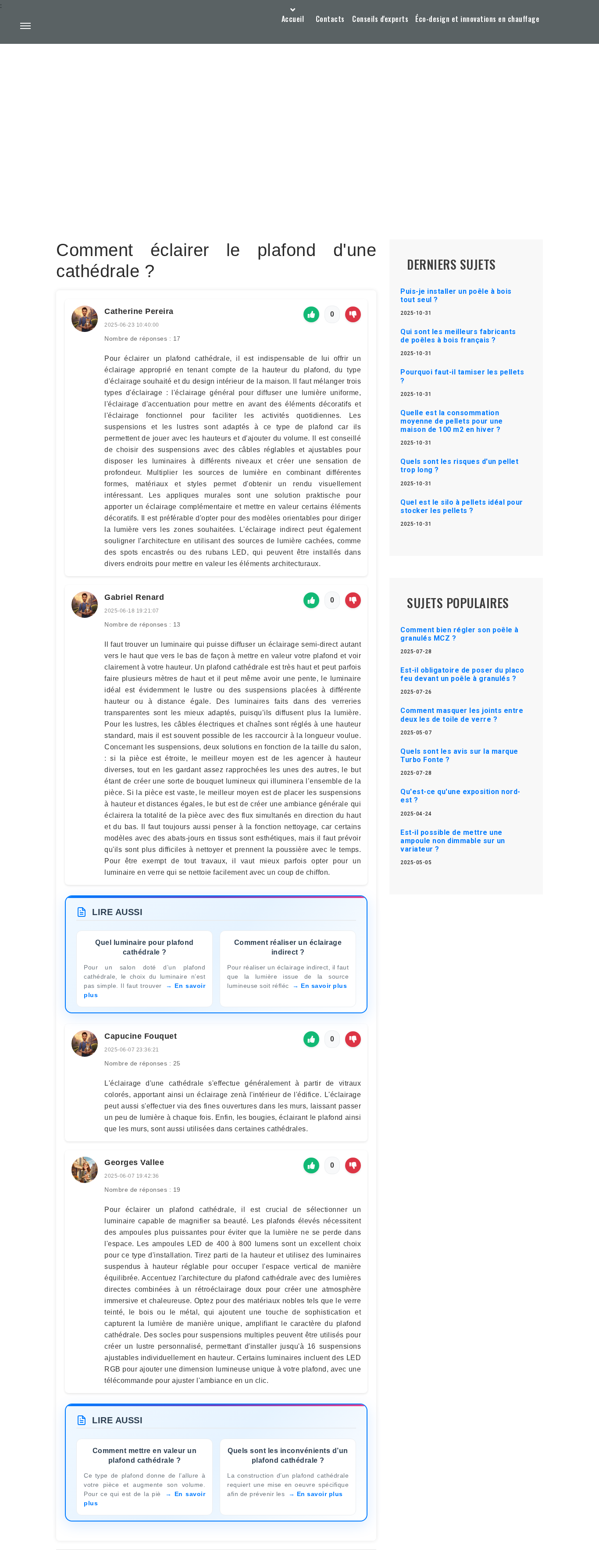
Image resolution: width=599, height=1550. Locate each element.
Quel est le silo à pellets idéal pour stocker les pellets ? (461, 506)
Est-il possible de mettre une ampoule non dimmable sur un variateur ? (452, 840)
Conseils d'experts (380, 19)
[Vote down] (353, 314)
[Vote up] (311, 314)
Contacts (330, 19)
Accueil (293, 19)
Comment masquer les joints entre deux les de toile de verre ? (461, 714)
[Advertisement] (299, 121)
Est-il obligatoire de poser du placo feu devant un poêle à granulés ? (462, 674)
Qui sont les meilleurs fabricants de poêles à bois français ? (458, 336)
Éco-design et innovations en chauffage (477, 19)
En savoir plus (324, 985)
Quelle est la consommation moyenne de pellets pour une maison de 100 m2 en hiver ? (451, 421)
